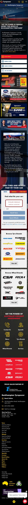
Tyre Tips (4, 432)
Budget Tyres (5, 475)
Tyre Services (5, 449)
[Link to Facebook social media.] (14, 501)
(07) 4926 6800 (11, 52)
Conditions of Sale (19, 498)
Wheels (4, 434)
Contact (4, 455)
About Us (4, 459)
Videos (4, 467)
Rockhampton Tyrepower (15, 5)
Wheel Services (5, 451)
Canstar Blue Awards (7, 474)
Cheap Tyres (5, 477)
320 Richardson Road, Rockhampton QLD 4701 (15, 402)
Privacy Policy (9, 224)
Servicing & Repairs (6, 447)
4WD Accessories (6, 442)
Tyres (3, 423)
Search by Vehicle (6, 425)
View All (14, 263)
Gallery (4, 465)
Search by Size (5, 427)
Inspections (4, 445)
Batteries (4, 444)
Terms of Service (19, 224)
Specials (4, 453)
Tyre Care (4, 430)
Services (4, 440)
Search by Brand (6, 428)
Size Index (4, 472)
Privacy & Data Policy (10, 498)
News (3, 463)
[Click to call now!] (19, 2)
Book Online (5, 457)
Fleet (3, 461)
